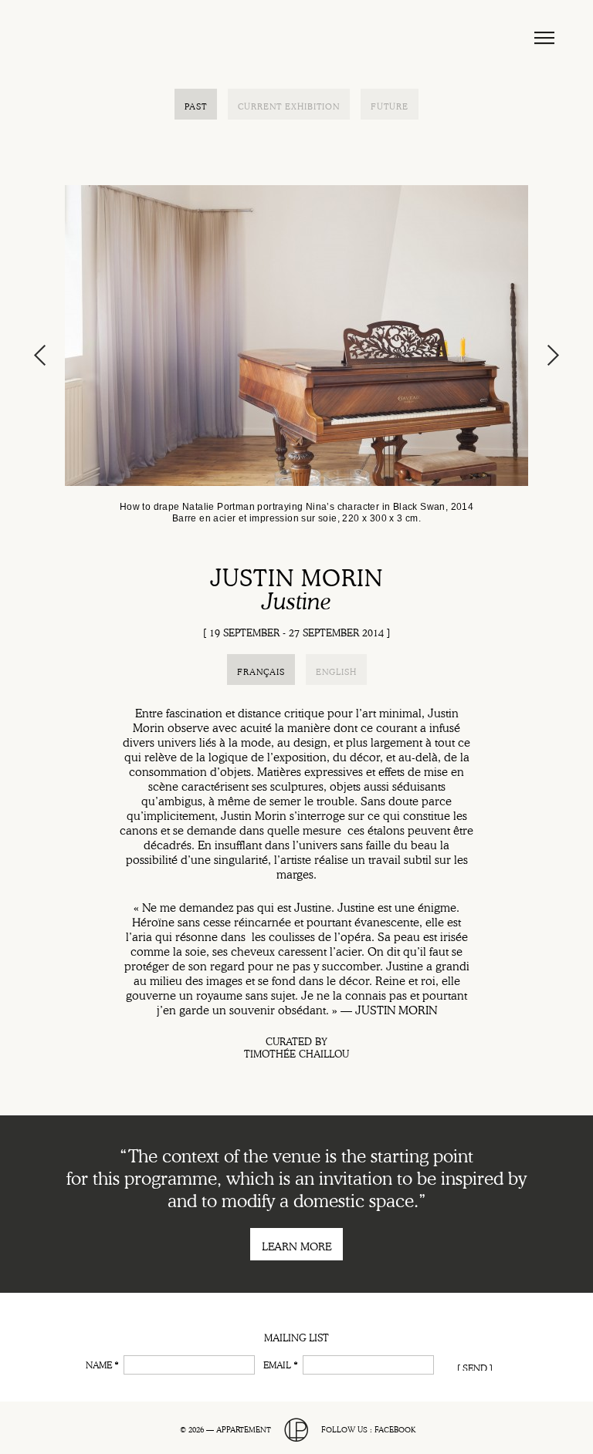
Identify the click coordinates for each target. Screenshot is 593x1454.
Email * (280, 1363)
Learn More (296, 1245)
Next (552, 354)
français (261, 671)
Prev (40, 354)
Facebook (394, 1428)
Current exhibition (289, 105)
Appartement (119, 37)
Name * (102, 1363)
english (336, 671)
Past (196, 105)
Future (389, 105)
